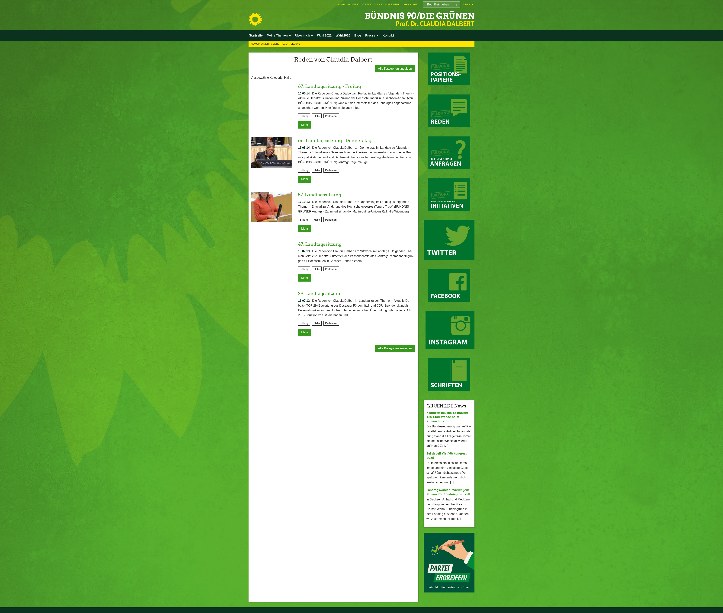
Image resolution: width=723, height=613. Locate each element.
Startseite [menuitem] (256, 35)
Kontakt (353, 4)
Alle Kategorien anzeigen (395, 68)
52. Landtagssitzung (319, 194)
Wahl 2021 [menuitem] (324, 35)
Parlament (331, 115)
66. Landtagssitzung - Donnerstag (334, 140)
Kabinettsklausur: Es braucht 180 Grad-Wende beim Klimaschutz (447, 416)
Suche (378, 4)
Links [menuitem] (466, 4)
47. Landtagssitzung (320, 244)
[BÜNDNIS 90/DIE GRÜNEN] (255, 19)
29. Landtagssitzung (320, 293)
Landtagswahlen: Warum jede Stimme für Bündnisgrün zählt (448, 492)
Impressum (392, 4)
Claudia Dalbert (261, 44)
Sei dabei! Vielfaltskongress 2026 (446, 455)
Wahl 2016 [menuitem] (343, 35)
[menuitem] (341, 4)
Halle (317, 115)
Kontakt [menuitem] (388, 35)
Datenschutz (410, 4)
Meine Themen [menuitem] (277, 35)
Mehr (304, 124)
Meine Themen (281, 44)
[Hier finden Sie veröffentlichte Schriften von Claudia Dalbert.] (449, 374)
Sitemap (366, 4)
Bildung (295, 44)
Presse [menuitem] (370, 35)
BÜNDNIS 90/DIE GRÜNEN (419, 16)
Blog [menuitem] (357, 35)
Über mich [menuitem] (302, 35)
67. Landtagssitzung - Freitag (329, 86)
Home (341, 4)
